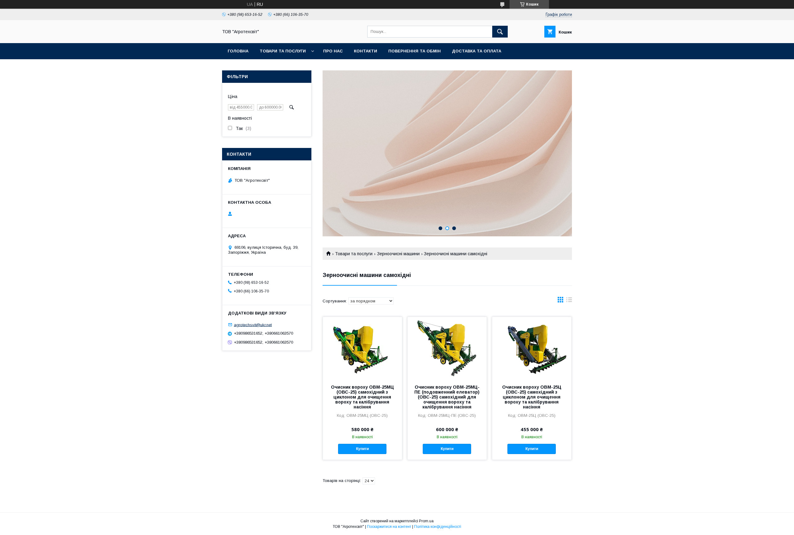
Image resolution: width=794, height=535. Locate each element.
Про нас (333, 51)
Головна (238, 51)
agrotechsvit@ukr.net (253, 324)
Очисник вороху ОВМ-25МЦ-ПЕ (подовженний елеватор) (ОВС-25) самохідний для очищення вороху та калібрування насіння (447, 397)
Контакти (365, 51)
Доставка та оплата (476, 51)
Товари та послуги (283, 51)
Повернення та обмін (414, 51)
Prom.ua (426, 521)
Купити (362, 449)
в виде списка (569, 301)
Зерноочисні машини (398, 253)
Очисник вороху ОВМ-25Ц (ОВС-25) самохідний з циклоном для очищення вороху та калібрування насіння (531, 397)
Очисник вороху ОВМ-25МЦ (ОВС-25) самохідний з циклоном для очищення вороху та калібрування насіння (362, 397)
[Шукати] (500, 32)
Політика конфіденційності (437, 526)
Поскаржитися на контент (389, 526)
